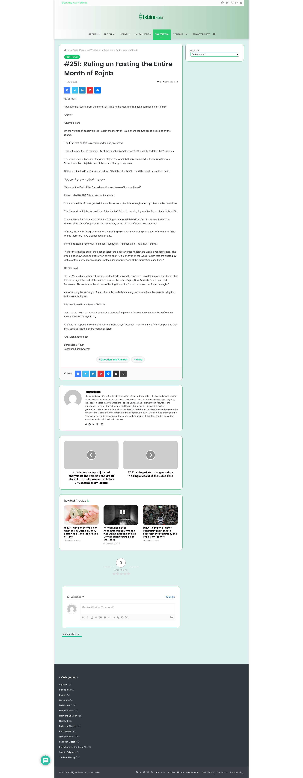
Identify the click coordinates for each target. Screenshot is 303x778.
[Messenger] (97, 90)
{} (122, 617)
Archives (194, 50)
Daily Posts (64, 705)
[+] (126, 617)
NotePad (63, 721)
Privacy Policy (201, 34)
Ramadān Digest (67, 741)
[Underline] (91, 617)
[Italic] (87, 617)
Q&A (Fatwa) (162, 34)
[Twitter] (75, 90)
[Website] (87, 424)
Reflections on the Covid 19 (72, 747)
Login (171, 596)
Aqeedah (63, 684)
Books (62, 695)
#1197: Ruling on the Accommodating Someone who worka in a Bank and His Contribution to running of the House (120, 533)
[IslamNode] (151, 16)
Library (124, 34)
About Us (94, 34)
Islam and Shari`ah (68, 715)
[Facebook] (67, 90)
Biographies (65, 689)
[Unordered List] (105, 617)
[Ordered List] (100, 617)
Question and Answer (114, 359)
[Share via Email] (116, 374)
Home (69, 50)
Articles (109, 34)
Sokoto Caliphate (67, 752)
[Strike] (96, 617)
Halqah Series (143, 34)
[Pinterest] (90, 90)
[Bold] (83, 617)
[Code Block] (114, 617)
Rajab (138, 359)
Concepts (64, 700)
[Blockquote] (109, 617)
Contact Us (180, 34)
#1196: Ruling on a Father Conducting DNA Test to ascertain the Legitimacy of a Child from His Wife (160, 532)
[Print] (123, 374)
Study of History (67, 757)
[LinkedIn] (82, 90)
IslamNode (93, 392)
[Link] (118, 617)
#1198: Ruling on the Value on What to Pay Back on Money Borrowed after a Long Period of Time (81, 532)
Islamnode (94, 772)
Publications (65, 731)
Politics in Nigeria (67, 726)
